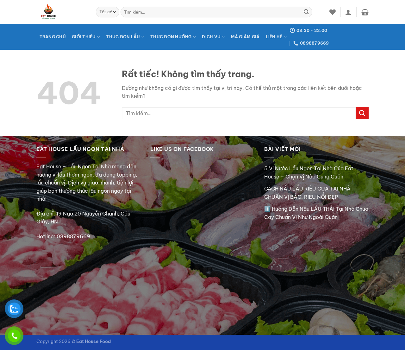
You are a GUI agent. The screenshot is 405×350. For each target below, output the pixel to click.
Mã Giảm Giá (245, 36)
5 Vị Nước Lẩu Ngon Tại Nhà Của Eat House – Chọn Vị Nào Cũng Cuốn (308, 172)
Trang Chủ (53, 36)
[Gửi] (306, 12)
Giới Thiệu (84, 36)
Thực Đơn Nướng (171, 36)
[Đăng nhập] (348, 12)
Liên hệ (274, 36)
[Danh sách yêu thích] (332, 12)
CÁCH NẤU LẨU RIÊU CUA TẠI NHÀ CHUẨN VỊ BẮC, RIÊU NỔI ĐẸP (307, 192)
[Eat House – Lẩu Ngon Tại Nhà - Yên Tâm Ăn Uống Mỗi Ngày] (61, 12)
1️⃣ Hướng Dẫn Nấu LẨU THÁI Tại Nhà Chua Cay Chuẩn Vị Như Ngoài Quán (316, 213)
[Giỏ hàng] (365, 12)
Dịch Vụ (211, 36)
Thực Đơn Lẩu (123, 36)
